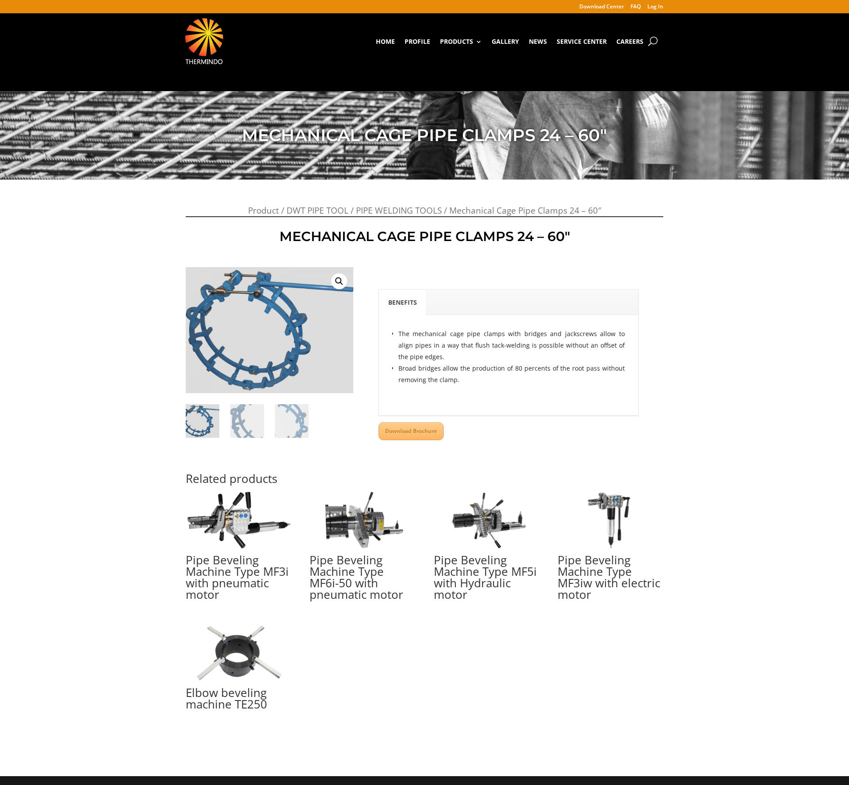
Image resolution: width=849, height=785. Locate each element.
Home (385, 41)
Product (263, 210)
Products (456, 41)
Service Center (582, 41)
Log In (655, 7)
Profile (417, 41)
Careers (629, 41)
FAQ (636, 7)
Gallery (505, 41)
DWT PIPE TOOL (317, 210)
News (538, 41)
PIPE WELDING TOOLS (399, 210)
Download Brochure (411, 431)
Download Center (601, 7)
